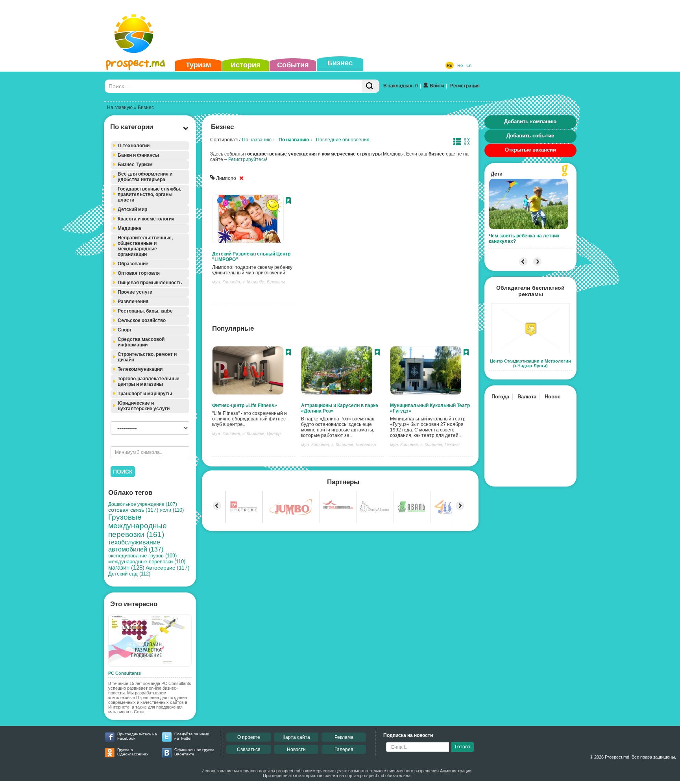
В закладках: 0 (400, 86)
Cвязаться (249, 749)
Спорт (125, 330)
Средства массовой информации (141, 342)
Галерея (343, 749)
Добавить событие (530, 136)
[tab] (150, 145)
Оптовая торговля (139, 273)
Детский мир (132, 209)
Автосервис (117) (168, 568)
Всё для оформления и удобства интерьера (145, 176)
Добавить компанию (530, 121)
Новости (296, 749)
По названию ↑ (258, 140)
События (293, 65)
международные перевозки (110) (146, 561)
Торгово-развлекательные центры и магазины (148, 381)
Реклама (343, 737)
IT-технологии (134, 145)
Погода (500, 397)
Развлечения (133, 301)
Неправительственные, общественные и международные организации (145, 246)
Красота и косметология (146, 219)
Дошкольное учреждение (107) (142, 504)
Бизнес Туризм (135, 164)
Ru (450, 65)
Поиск (123, 471)
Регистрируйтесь (247, 159)
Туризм (198, 65)
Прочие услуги (135, 292)
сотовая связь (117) (133, 510)
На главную (120, 107)
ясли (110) (172, 510)
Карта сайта (296, 737)
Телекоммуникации (140, 369)
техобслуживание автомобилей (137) (135, 546)
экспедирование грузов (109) (142, 556)
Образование (133, 264)
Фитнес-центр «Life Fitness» (244, 405)
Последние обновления (343, 140)
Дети (497, 174)
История (246, 65)
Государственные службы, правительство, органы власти (149, 194)
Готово (462, 747)
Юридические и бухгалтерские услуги (144, 405)
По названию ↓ (295, 140)
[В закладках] (288, 201)
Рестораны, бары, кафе (145, 311)
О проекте (248, 737)
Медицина (129, 228)
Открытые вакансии (530, 150)
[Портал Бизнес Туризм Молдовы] (135, 41)
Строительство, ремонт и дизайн (147, 357)
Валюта (526, 397)
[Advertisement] (328, 29)
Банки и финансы (138, 155)
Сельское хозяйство (142, 320)
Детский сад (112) (129, 574)
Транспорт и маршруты (145, 393)
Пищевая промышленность (150, 282)
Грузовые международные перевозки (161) (137, 526)
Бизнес (340, 63)
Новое (552, 397)
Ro (460, 65)
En (468, 65)
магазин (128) (126, 567)
